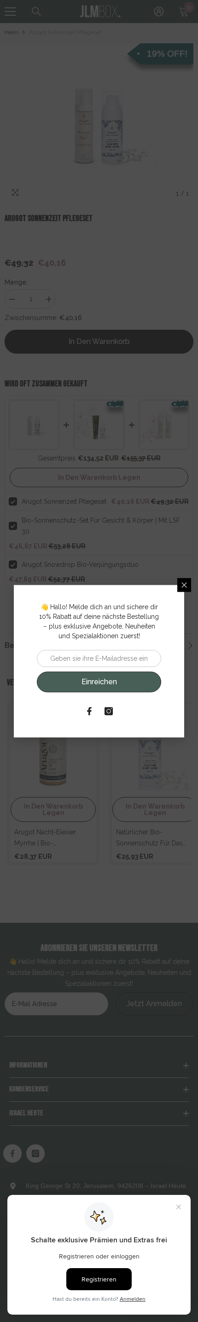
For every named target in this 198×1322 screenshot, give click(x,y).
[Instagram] (108, 711)
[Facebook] (89, 711)
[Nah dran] (184, 585)
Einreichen (99, 681)
